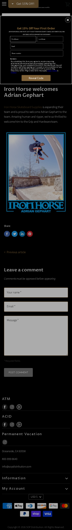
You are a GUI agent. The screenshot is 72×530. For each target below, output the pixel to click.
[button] (67, 20)
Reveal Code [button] (36, 77)
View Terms (52, 70)
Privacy (14, 72)
